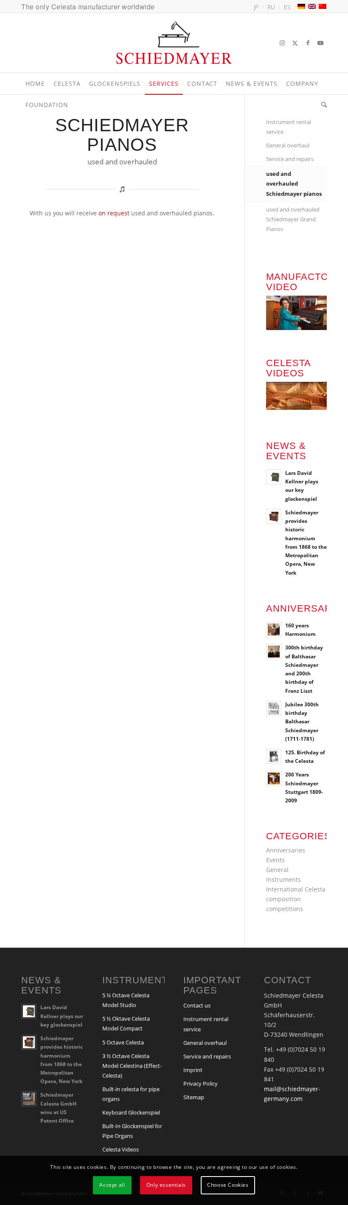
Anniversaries (285, 850)
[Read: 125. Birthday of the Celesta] (273, 756)
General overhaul (287, 145)
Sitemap (193, 1097)
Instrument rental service (288, 126)
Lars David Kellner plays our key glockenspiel (61, 1015)
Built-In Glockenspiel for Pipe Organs (132, 1131)
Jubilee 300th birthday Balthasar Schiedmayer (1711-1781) (302, 721)
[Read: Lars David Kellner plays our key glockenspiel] (273, 477)
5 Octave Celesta (123, 1042)
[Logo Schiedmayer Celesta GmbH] (174, 43)
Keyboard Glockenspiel (131, 1112)
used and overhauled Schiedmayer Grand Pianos (293, 219)
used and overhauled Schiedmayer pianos (294, 183)
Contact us (196, 1005)
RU (271, 7)
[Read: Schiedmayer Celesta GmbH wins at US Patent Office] (28, 1098)
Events (275, 860)
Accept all (112, 1184)
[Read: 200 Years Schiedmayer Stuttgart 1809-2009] (273, 778)
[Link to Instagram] (282, 43)
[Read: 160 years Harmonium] (273, 629)
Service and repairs (290, 159)
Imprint (192, 1070)
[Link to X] (295, 43)
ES (287, 7)
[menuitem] (256, 7)
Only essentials (166, 1184)
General (277, 870)
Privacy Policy (200, 1083)
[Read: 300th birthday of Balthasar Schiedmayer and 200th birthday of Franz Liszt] (273, 651)
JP (256, 7)
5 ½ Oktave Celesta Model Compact (126, 1023)
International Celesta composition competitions (296, 899)
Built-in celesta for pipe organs (131, 1094)
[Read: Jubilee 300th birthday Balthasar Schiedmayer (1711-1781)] (273, 708)
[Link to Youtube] (320, 43)
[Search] (322, 105)
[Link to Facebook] (307, 43)
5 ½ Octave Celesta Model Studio (125, 1000)
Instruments (283, 879)
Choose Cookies (227, 1184)
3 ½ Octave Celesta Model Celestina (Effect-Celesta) (132, 1065)
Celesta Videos (120, 1149)
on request (113, 213)
